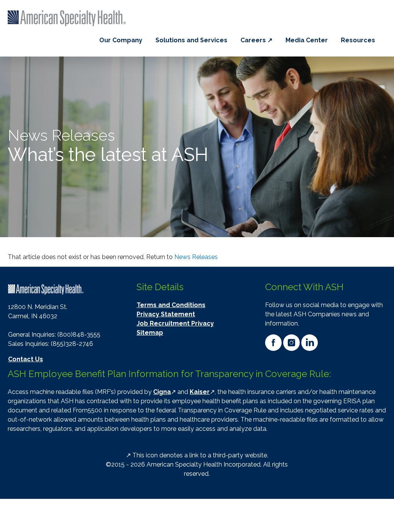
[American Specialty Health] (68, 18)
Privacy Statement (166, 314)
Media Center (306, 40)
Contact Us (25, 359)
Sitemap (150, 332)
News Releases (196, 257)
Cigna (162, 391)
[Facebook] (273, 342)
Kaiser (200, 391)
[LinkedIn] (309, 342)
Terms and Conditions (171, 305)
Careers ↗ (256, 40)
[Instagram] (291, 342)
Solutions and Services (191, 40)
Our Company (120, 40)
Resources (358, 40)
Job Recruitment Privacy (175, 323)
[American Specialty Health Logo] (46, 289)
